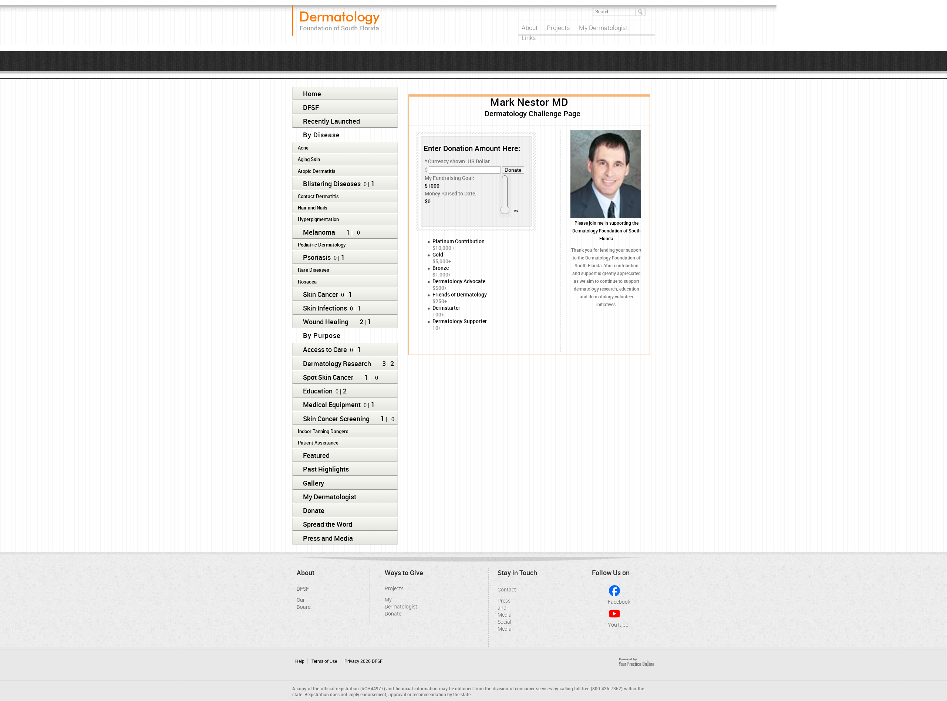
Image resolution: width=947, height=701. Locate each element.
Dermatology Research (337, 363)
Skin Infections (325, 307)
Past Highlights (326, 468)
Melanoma (319, 232)
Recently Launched (331, 121)
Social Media (503, 623)
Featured (316, 455)
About (530, 27)
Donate (313, 510)
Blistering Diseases (332, 183)
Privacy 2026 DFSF (363, 661)
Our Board (302, 601)
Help (299, 661)
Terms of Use (324, 661)
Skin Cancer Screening (336, 418)
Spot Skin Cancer (328, 377)
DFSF (311, 107)
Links (529, 37)
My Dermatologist (603, 27)
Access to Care (325, 349)
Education (318, 390)
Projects (558, 27)
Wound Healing (325, 321)
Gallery (313, 483)
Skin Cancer (320, 294)
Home (312, 93)
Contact (503, 589)
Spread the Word (327, 524)
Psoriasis (317, 257)
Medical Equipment (332, 404)
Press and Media (328, 538)
